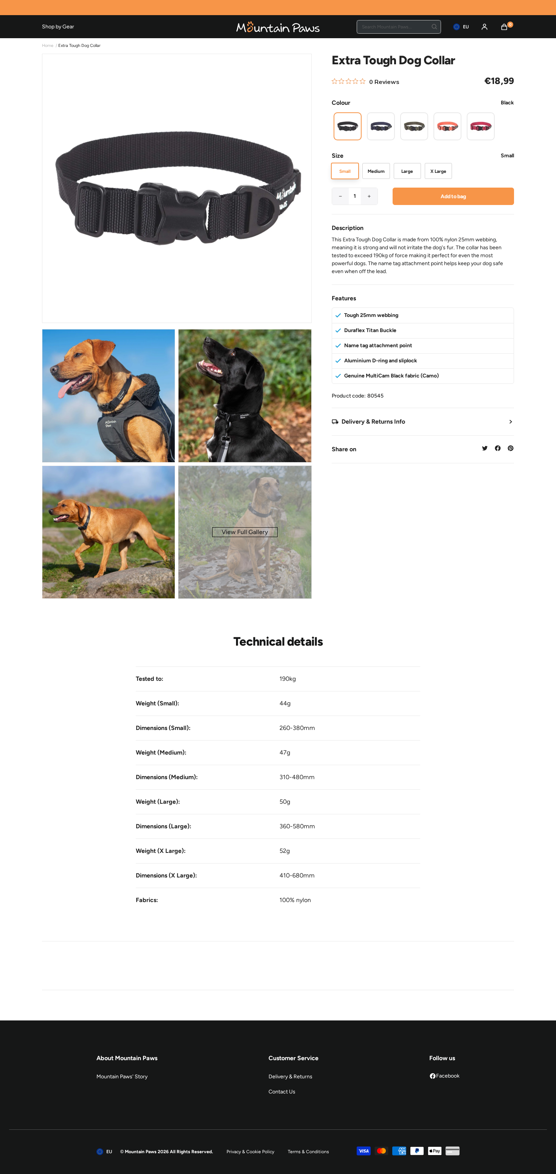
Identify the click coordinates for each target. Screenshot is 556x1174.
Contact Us (282, 1092)
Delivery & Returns (290, 1076)
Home (47, 45)
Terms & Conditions (308, 1151)
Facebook (448, 1076)
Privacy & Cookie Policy (250, 1151)
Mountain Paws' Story (122, 1076)
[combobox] (399, 27)
